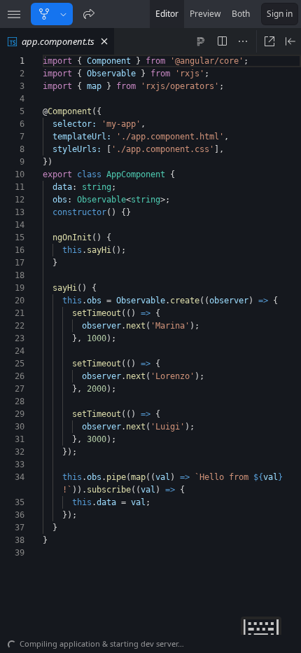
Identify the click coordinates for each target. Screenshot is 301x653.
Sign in (280, 14)
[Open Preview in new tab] (269, 41)
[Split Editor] (221, 41)
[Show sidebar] (14, 14)
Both (241, 14)
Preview (205, 14)
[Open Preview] (290, 41)
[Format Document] (200, 41)
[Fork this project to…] (63, 14)
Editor (166, 14)
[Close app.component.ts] (104, 41)
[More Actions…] (242, 41)
